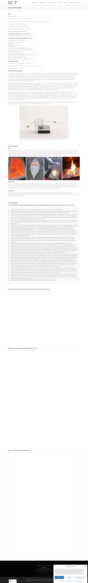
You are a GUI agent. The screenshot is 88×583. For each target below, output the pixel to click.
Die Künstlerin (53, 2)
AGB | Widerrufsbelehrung (46, 570)
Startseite (34, 2)
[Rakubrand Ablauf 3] (53, 168)
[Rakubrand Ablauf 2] (35, 168)
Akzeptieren (59, 577)
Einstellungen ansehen (80, 577)
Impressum (37, 570)
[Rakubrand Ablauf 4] (71, 168)
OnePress (49, 580)
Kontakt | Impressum (78, 580)
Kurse (71, 2)
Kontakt (77, 2)
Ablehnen (69, 577)
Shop (60, 2)
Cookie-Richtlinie (62, 580)
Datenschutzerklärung (70, 580)
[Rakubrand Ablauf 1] (17, 168)
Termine (66, 2)
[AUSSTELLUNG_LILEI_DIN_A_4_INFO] (44, 502)
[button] (85, 566)
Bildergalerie (43, 2)
